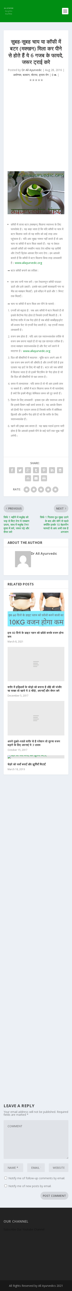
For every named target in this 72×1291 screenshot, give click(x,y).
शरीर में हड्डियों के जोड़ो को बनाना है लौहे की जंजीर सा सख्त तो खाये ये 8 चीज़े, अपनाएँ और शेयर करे (35, 689)
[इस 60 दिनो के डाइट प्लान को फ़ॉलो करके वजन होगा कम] (36, 610)
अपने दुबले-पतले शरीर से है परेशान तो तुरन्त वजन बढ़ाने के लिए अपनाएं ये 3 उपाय (34, 743)
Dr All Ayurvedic (32, 70)
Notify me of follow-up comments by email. (36, 1178)
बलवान (26, 75)
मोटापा (34, 75)
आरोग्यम (17, 75)
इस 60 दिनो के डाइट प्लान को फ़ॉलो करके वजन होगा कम (35, 634)
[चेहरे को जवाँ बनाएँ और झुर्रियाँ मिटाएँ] (36, 756)
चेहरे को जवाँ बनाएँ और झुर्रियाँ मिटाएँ (27, 764)
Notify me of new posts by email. (29, 1186)
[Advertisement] (36, 129)
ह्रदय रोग (44, 75)
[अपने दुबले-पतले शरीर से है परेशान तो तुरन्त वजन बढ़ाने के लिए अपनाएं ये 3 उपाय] (36, 718)
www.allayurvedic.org (28, 263)
